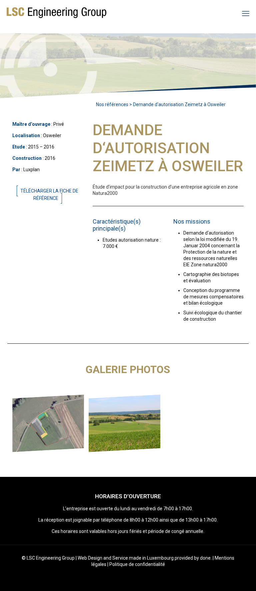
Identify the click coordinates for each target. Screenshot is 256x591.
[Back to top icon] (224, 577)
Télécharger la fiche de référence (49, 194)
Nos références (112, 104)
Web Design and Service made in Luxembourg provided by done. (145, 558)
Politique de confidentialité (137, 564)
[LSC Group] (56, 13)
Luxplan (31, 169)
